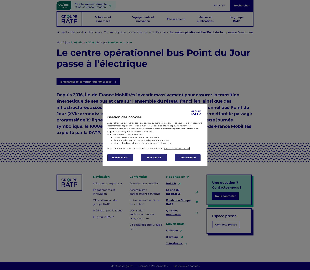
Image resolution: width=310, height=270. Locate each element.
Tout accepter (187, 157)
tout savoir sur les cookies (176, 148)
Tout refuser (154, 157)
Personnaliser (120, 157)
